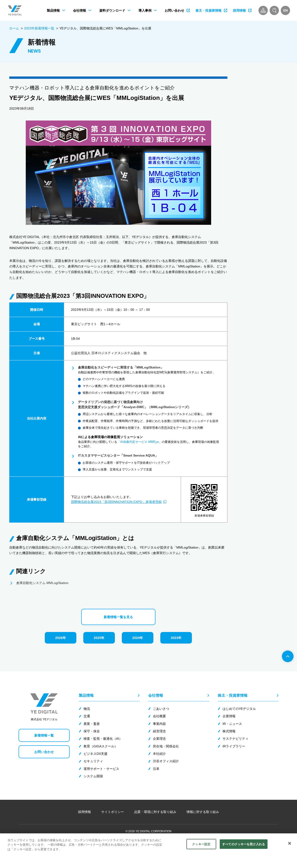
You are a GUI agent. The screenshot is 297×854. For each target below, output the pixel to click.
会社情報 (155, 695)
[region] (148, 843)
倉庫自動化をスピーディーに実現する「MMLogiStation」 (121, 367)
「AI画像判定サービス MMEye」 (139, 442)
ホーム (14, 28)
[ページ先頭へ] (288, 656)
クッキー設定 (201, 844)
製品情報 (86, 695)
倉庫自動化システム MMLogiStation (42, 583)
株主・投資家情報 (233, 695)
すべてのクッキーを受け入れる (243, 844)
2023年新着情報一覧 (39, 28)
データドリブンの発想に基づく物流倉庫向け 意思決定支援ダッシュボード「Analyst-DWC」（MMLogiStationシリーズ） (134, 404)
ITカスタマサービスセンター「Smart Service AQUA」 (118, 455)
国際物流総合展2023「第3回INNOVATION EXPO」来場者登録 (116, 502)
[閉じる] (289, 843)
